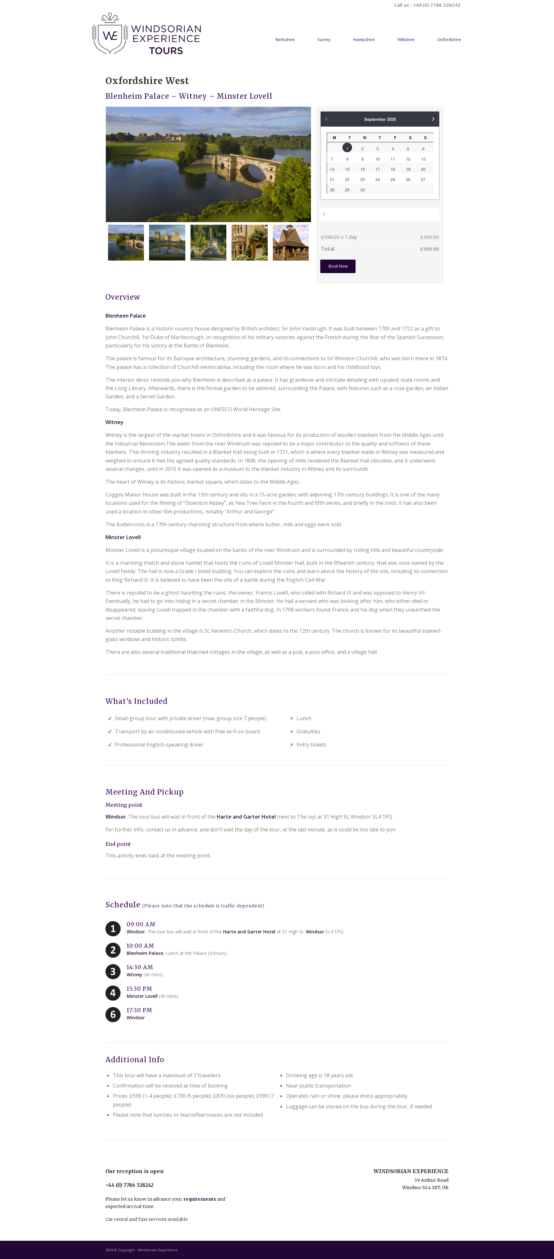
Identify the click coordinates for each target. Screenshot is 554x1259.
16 (362, 169)
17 (377, 169)
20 (423, 169)
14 (332, 169)
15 (347, 169)
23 (362, 179)
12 (408, 159)
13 (423, 159)
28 (332, 190)
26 (408, 179)
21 (332, 179)
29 (347, 190)
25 (392, 179)
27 (423, 179)
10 (377, 159)
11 (392, 159)
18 (392, 169)
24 (377, 179)
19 (408, 169)
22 (347, 179)
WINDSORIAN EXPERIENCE (411, 1171)
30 (362, 190)
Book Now (338, 266)
